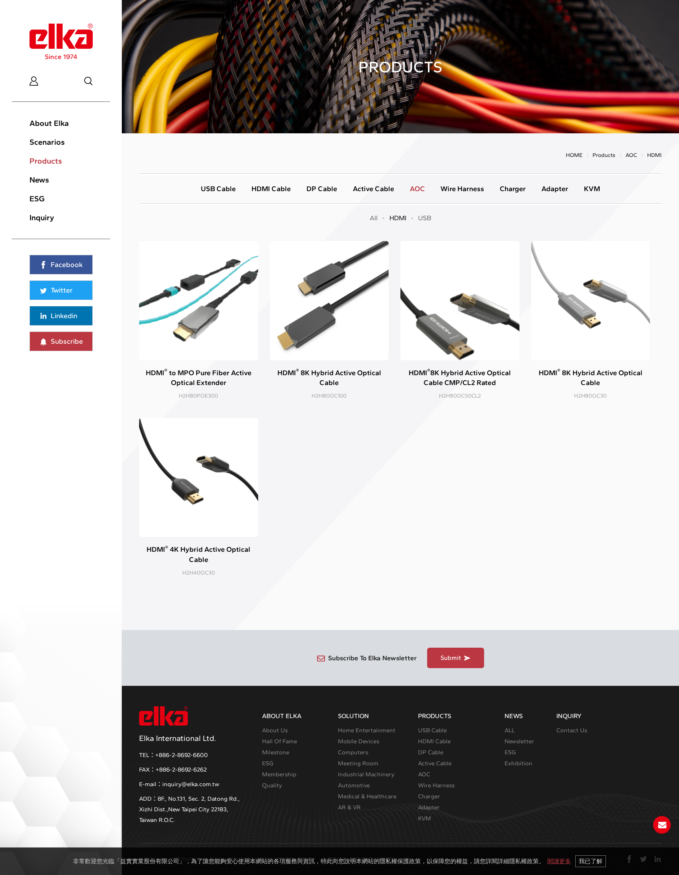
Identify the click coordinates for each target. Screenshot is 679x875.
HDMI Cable (271, 188)
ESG (37, 198)
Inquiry (41, 217)
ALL (510, 730)
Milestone (275, 752)
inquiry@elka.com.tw (190, 784)
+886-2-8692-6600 (181, 755)
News (39, 179)
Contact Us (571, 730)
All (374, 218)
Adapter (554, 188)
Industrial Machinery (366, 774)
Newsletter (519, 741)
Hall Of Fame (279, 741)
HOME (574, 155)
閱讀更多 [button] (559, 861)
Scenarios (47, 142)
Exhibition (518, 763)
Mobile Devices (358, 741)
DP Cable (321, 188)
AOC (631, 155)
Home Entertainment (366, 730)
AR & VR (349, 807)
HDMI (397, 218)
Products (45, 161)
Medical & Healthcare (367, 796)
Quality (272, 785)
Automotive (354, 785)
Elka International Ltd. (177, 738)
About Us (275, 730)
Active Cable (373, 188)
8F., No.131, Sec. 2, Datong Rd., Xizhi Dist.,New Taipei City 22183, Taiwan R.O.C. (189, 809)
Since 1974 (61, 57)
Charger (513, 188)
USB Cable (218, 188)
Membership (279, 774)
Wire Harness (462, 188)
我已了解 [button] (590, 861)
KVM (592, 188)
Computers (353, 752)
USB (424, 218)
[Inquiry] (662, 825)
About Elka (49, 123)
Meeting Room (358, 763)
